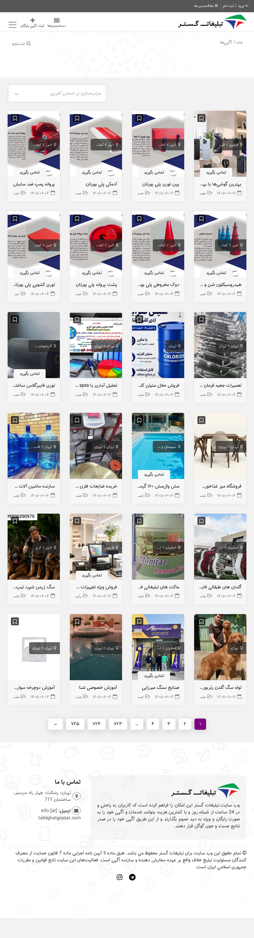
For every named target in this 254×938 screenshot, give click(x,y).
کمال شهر (158, 145)
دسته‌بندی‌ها (57, 26)
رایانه (77, 596)
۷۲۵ (75, 724)
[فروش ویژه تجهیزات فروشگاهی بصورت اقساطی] (96, 548)
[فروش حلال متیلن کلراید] (158, 347)
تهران (234, 346)
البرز (173, 145)
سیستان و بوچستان (161, 447)
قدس (36, 447)
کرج (38, 548)
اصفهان (233, 548)
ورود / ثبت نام (234, 6)
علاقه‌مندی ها (204, 6)
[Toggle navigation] (11, 25)
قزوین (233, 145)
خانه (239, 42)
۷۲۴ (97, 724)
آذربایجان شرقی (40, 346)
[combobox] (57, 93)
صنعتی (138, 193)
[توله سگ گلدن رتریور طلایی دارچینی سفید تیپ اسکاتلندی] (220, 649)
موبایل (200, 193)
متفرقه (201, 395)
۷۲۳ (118, 724)
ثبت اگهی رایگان (32, 26)
